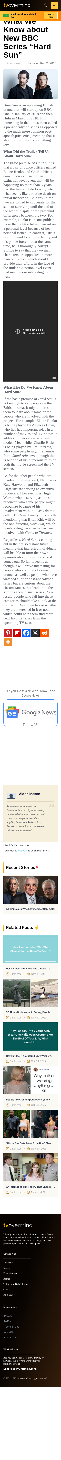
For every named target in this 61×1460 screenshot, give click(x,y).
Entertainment (11, 1346)
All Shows (8, 1367)
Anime (6, 1351)
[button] (54, 6)
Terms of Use (11, 1399)
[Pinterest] (8, 702)
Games (7, 1362)
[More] (8, 711)
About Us (9, 1405)
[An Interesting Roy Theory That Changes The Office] (30, 1237)
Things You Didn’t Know (16, 1357)
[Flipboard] (17, 702)
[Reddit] (44, 702)
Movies (7, 1341)
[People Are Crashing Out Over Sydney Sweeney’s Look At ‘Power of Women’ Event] (30, 1150)
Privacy (8, 1389)
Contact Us (10, 1410)
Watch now (51, 14)
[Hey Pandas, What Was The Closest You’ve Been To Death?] (30, 1019)
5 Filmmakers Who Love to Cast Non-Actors (31, 978)
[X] (35, 702)
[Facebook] (26, 702)
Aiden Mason (14, 63)
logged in (22, 920)
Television (8, 1335)
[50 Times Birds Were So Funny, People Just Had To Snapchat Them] (30, 1063)
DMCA (7, 1394)
